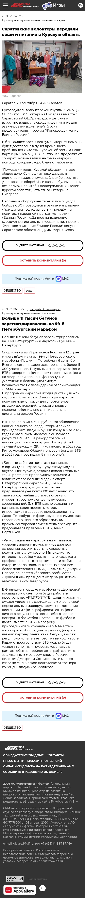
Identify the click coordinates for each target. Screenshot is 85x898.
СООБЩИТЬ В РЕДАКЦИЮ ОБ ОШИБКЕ (32, 772)
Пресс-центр (13, 761)
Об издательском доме (23, 755)
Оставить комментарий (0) (43, 260)
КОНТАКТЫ (55, 755)
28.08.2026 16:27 (13, 309)
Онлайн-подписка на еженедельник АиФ (38, 766)
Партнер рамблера (37, 879)
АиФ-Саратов (12, 96)
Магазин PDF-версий (44, 761)
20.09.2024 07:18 (13, 16)
